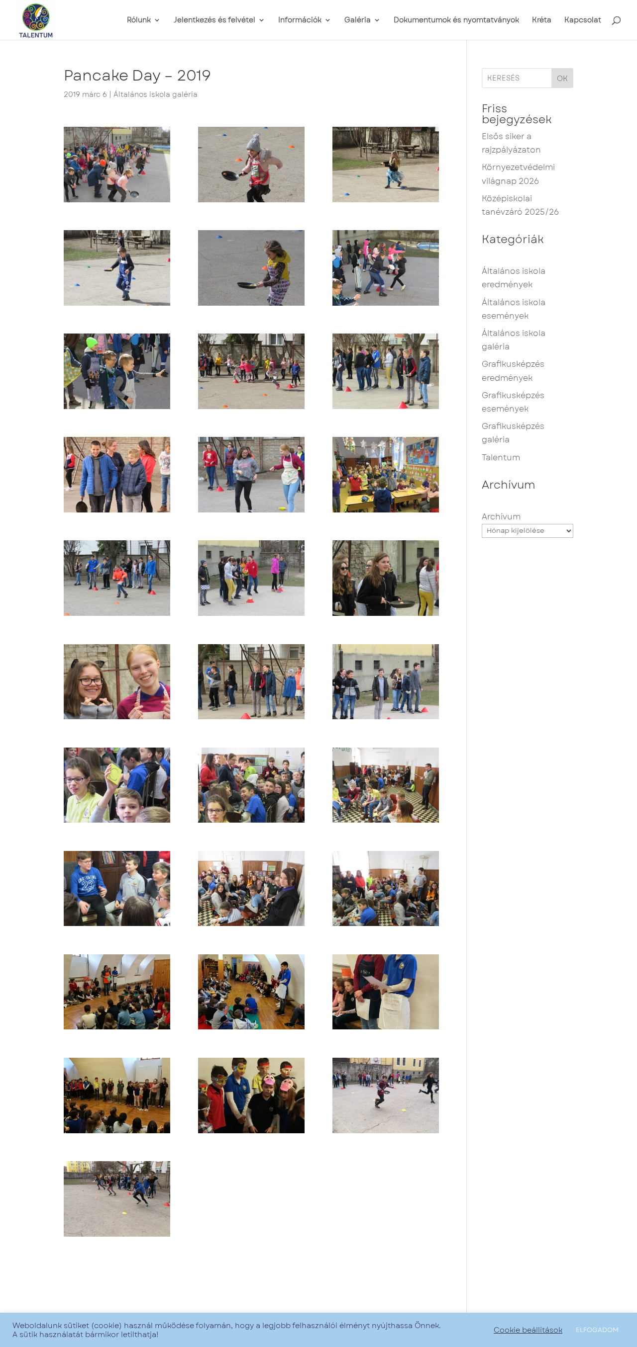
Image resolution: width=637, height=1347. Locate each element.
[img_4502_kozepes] (251, 474)
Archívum (501, 516)
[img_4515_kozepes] (117, 371)
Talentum (501, 457)
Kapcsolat (582, 20)
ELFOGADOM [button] (597, 1330)
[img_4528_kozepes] (251, 164)
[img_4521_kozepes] (251, 268)
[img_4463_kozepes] (385, 888)
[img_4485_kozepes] (251, 682)
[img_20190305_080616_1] (251, 1095)
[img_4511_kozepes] (385, 371)
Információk (299, 20)
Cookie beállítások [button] (528, 1330)
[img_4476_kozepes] (117, 785)
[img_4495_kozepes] (117, 578)
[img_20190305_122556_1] (385, 1095)
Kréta (541, 20)
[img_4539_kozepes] (117, 164)
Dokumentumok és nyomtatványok (456, 20)
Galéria (357, 20)
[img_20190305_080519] (117, 1095)
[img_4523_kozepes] (117, 268)
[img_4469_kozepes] (117, 888)
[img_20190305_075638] (117, 992)
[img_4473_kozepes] (385, 785)
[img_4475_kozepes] (251, 785)
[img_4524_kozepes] (385, 164)
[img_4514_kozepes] (251, 371)
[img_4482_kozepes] (385, 682)
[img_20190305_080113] (251, 992)
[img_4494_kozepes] (251, 578)
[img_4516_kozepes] (385, 268)
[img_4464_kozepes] (251, 888)
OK (562, 79)
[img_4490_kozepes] (385, 578)
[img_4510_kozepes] (117, 474)
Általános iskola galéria (155, 94)
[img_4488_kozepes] (117, 682)
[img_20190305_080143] (385, 992)
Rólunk (139, 20)
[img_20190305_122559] (117, 1199)
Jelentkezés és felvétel (214, 20)
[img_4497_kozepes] (385, 474)
